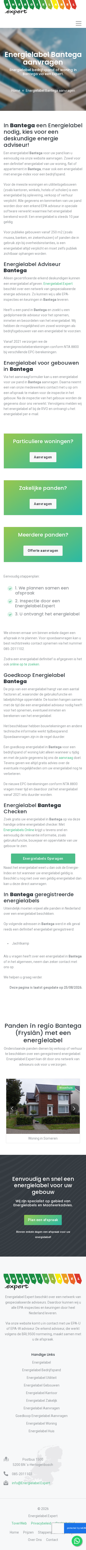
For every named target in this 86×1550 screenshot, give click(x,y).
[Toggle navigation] (78, 23)
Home (15, 90)
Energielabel (41, 1362)
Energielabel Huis (41, 1431)
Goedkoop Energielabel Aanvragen (42, 1416)
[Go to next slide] (74, 1108)
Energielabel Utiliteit (42, 1378)
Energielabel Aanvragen (42, 1408)
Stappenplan (47, 1532)
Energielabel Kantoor (41, 1393)
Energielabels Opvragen (43, 858)
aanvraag (66, 758)
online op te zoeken (24, 664)
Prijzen (28, 1532)
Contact (52, 1540)
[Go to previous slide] (12, 1108)
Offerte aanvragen (43, 550)
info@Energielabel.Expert (31, 1483)
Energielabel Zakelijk (41, 1400)
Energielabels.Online (19, 830)
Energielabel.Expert (58, 284)
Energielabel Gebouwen (41, 1385)
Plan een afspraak (43, 1220)
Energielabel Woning (41, 1423)
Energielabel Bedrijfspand (41, 1370)
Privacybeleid (41, 1523)
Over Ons (35, 1540)
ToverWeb (19, 1523)
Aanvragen (43, 457)
